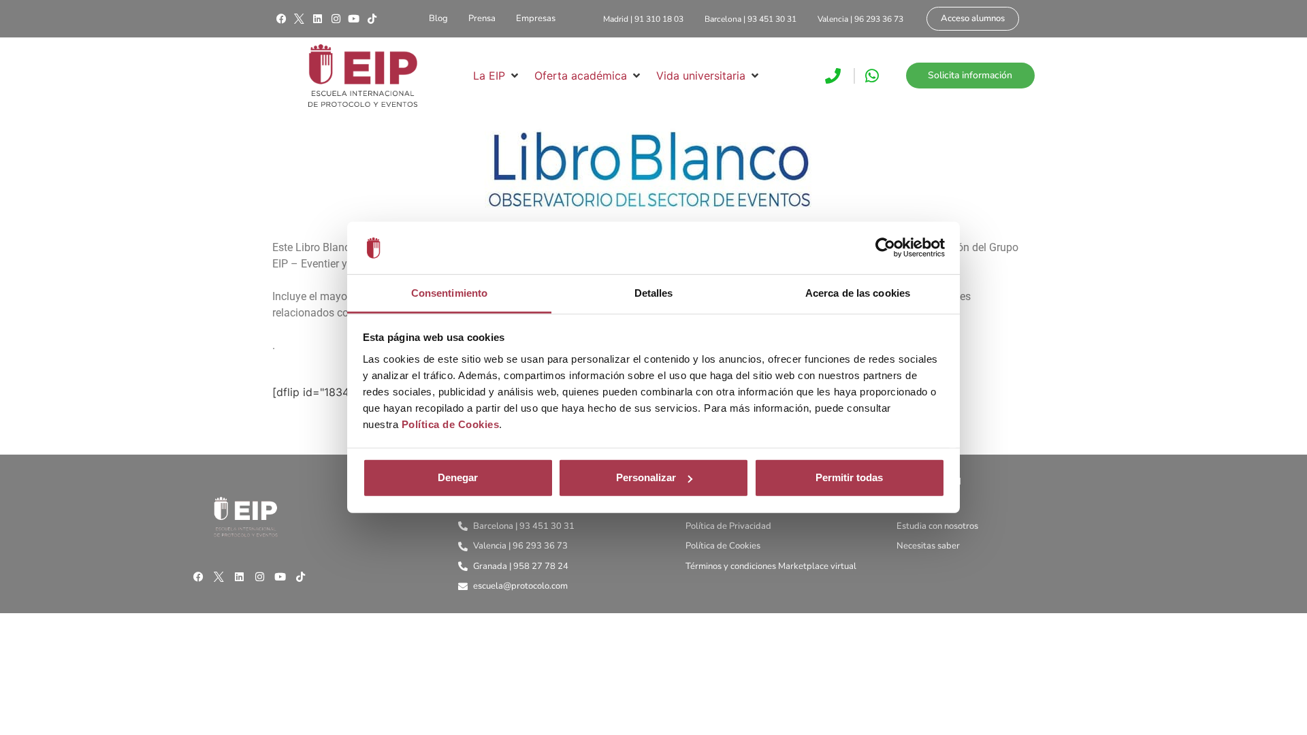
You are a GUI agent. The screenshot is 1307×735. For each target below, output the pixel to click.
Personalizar (646, 477)
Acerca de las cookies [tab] (857, 293)
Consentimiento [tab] (449, 293)
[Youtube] (354, 19)
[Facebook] (281, 19)
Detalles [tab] (653, 293)
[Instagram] (335, 19)
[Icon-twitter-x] (299, 19)
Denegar (458, 477)
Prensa (482, 18)
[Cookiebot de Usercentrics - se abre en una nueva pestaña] (885, 248)
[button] (497, 75)
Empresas (535, 18)
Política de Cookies (451, 424)
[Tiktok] (371, 19)
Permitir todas (849, 477)
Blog (438, 18)
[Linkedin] (317, 19)
